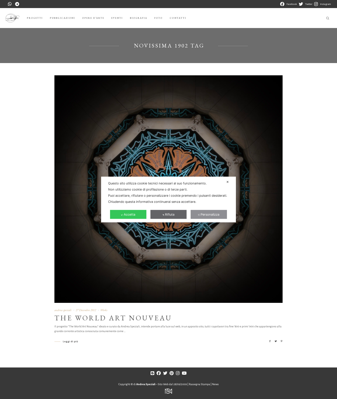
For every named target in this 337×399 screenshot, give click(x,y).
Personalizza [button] (210, 214)
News (215, 384)
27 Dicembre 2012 (86, 310)
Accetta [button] (129, 214)
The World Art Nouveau (113, 317)
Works (103, 310)
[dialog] (168, 199)
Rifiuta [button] (169, 214)
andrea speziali (62, 310)
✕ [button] (227, 182)
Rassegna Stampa (200, 384)
